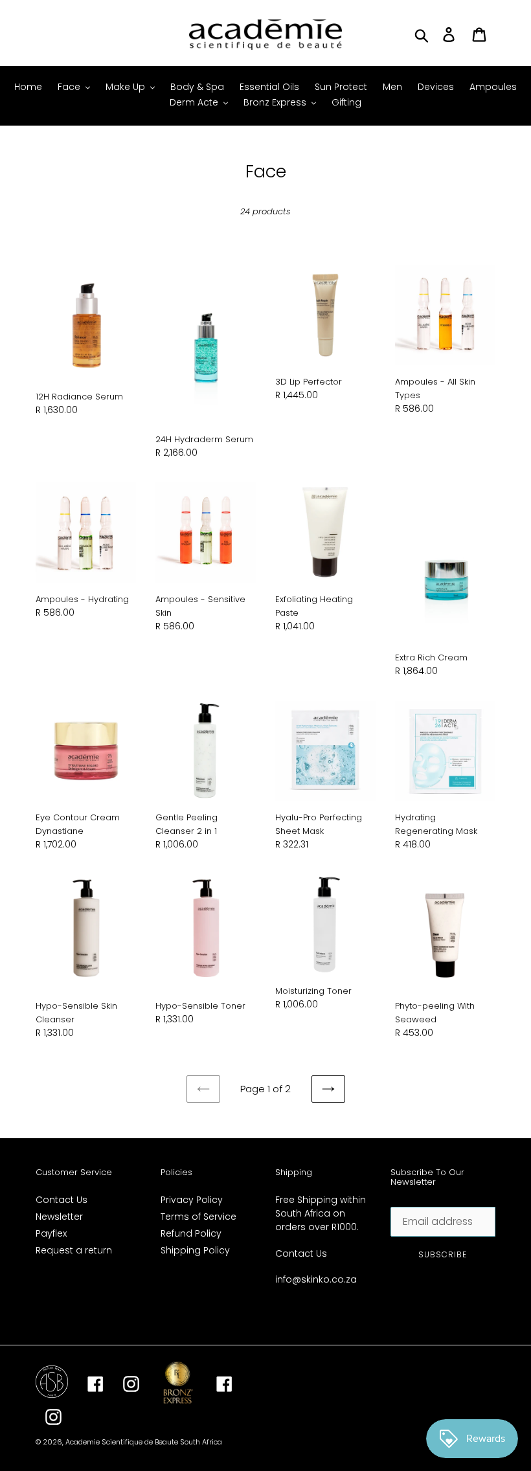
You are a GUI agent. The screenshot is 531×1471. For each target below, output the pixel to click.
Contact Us (61, 1199)
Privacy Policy (192, 1199)
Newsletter (59, 1216)
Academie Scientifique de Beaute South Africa (143, 1442)
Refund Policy (191, 1233)
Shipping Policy (195, 1250)
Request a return (74, 1250)
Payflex (51, 1233)
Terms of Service (198, 1216)
